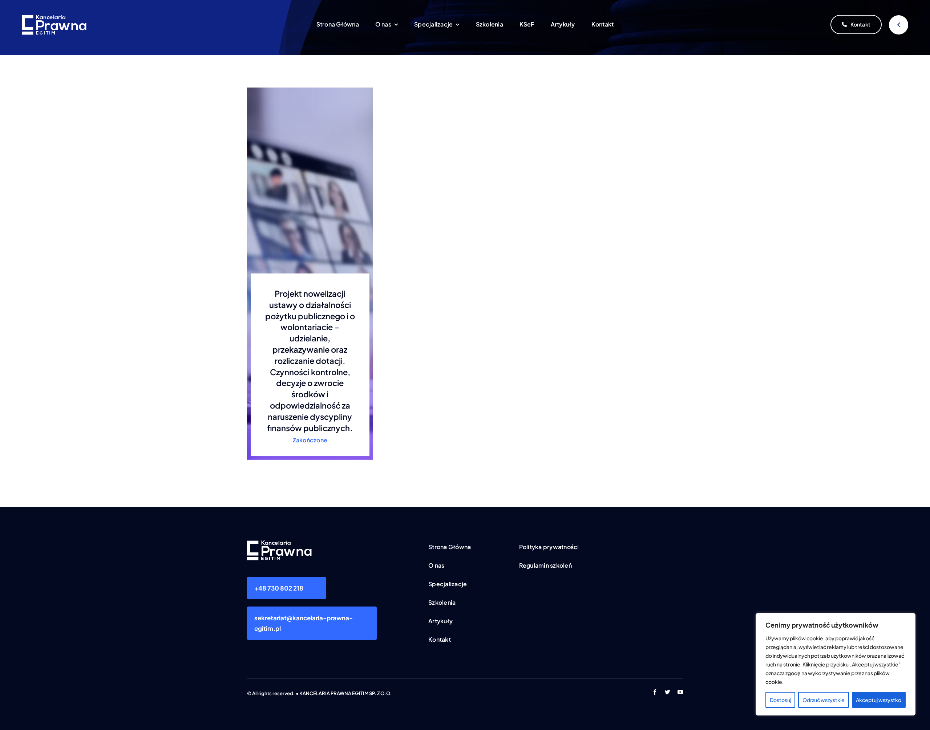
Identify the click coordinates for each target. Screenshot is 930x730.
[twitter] (667, 692)
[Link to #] (898, 25)
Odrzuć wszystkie (823, 700)
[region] (835, 664)
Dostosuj (780, 700)
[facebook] (655, 692)
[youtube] (680, 692)
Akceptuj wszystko (878, 700)
